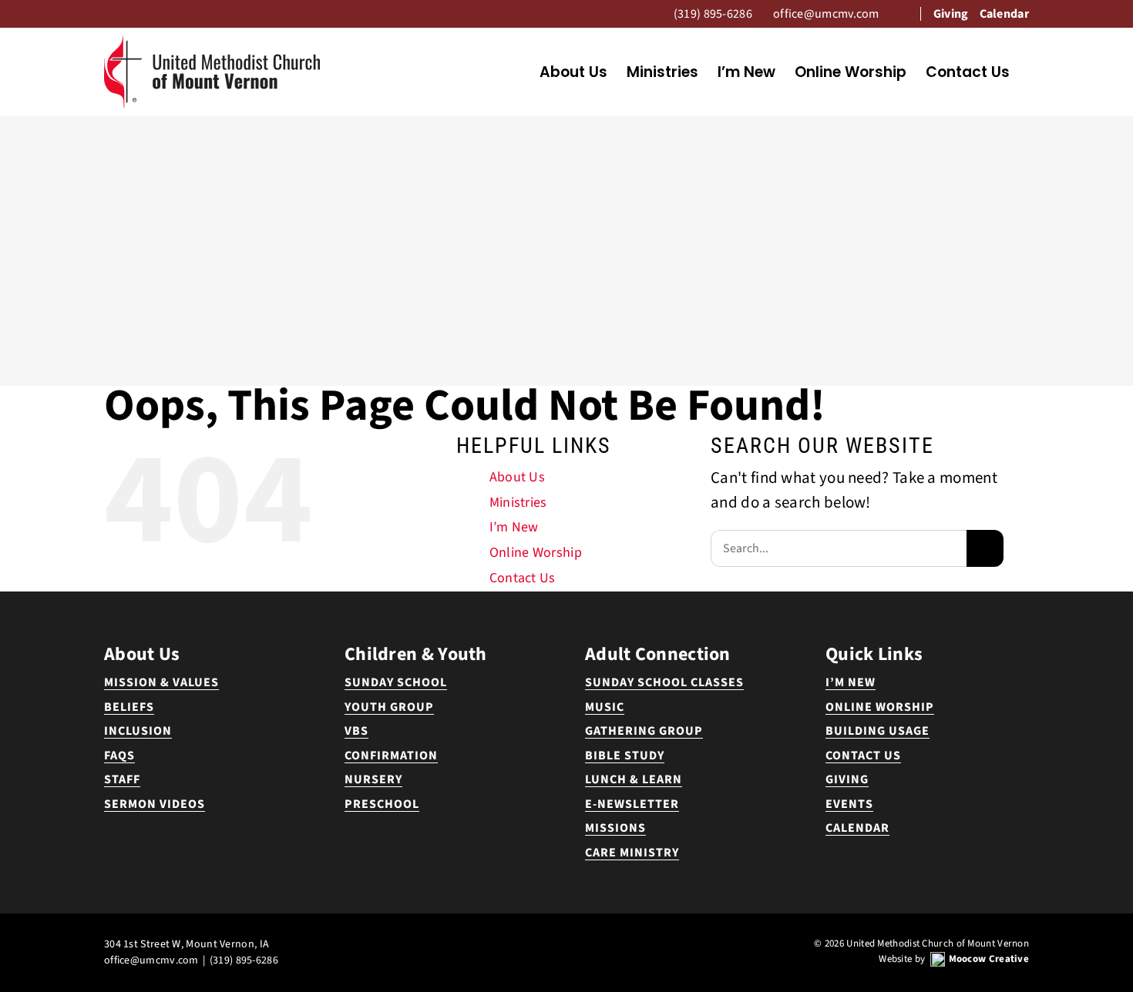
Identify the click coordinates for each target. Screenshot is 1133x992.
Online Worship (535, 552)
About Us (517, 477)
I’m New (514, 527)
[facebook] (554, 943)
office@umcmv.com (151, 960)
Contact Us (522, 578)
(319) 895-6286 (244, 960)
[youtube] (578, 943)
